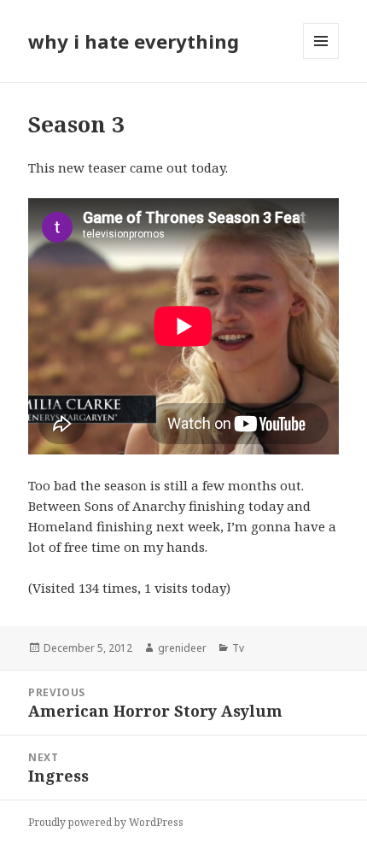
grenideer (182, 648)
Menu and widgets (321, 58)
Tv (238, 648)
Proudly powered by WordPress (106, 822)
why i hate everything (133, 41)
